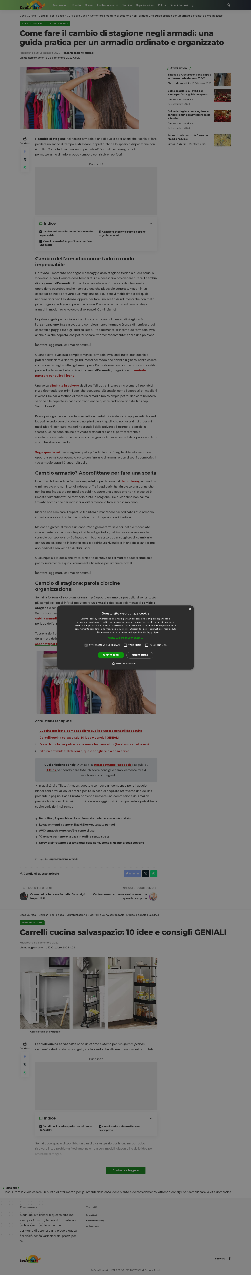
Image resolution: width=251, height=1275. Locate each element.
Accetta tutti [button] (111, 655)
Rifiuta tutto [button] (140, 655)
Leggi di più (152, 632)
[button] (125, 638)
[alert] (125, 637)
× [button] (190, 609)
